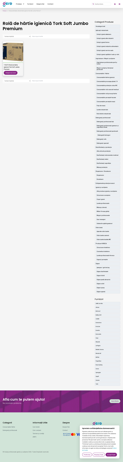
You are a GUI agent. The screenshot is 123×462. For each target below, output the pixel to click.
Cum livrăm (36, 427)
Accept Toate (111, 454)
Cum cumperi (37, 430)
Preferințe (87, 454)
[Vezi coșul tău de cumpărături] (118, 4)
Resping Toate (98, 454)
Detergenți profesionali (10, 430)
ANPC (34, 437)
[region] (99, 441)
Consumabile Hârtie (9, 427)
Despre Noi (40, 4)
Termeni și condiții (38, 433)
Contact (50, 4)
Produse (19, 4)
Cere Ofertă (115, 401)
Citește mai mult (11, 73)
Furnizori (30, 4)
